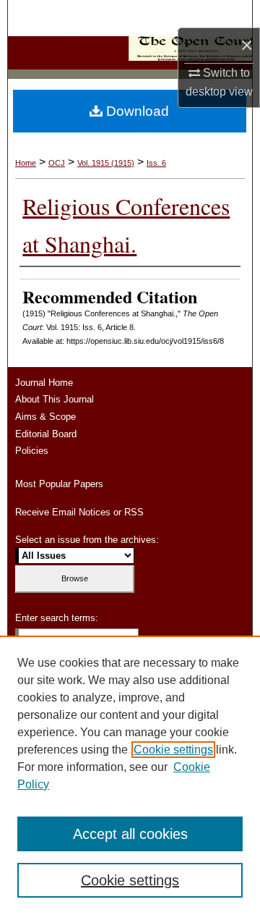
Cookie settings (173, 749)
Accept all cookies (130, 834)
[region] (130, 775)
